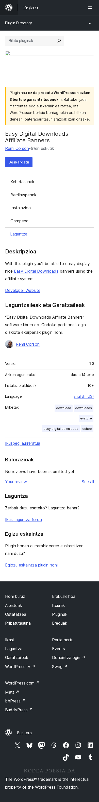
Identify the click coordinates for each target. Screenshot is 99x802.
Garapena (19, 220)
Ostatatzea (15, 614)
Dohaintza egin (68, 657)
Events (58, 648)
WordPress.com (22, 683)
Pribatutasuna (18, 623)
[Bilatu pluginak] (59, 41)
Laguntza (18, 234)
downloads (83, 408)
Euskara (24, 732)
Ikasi (9, 639)
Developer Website (22, 290)
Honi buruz (15, 596)
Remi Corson (17, 148)
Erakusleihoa (63, 596)
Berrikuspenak (23, 194)
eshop (87, 429)
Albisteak (13, 605)
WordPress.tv (20, 666)
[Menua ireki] (91, 7)
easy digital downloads (60, 429)
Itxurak (58, 605)
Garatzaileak (16, 657)
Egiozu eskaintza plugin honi (31, 565)
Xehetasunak (22, 181)
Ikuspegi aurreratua (22, 443)
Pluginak (60, 614)
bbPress (15, 700)
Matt (12, 692)
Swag (60, 666)
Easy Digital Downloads (36, 271)
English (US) (84, 396)
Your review (16, 481)
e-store (86, 418)
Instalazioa (20, 207)
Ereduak (59, 623)
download (63, 408)
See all (88, 481)
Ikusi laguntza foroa (23, 519)
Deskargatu (18, 162)
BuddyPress (19, 709)
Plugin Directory (18, 23)
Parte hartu (62, 639)
